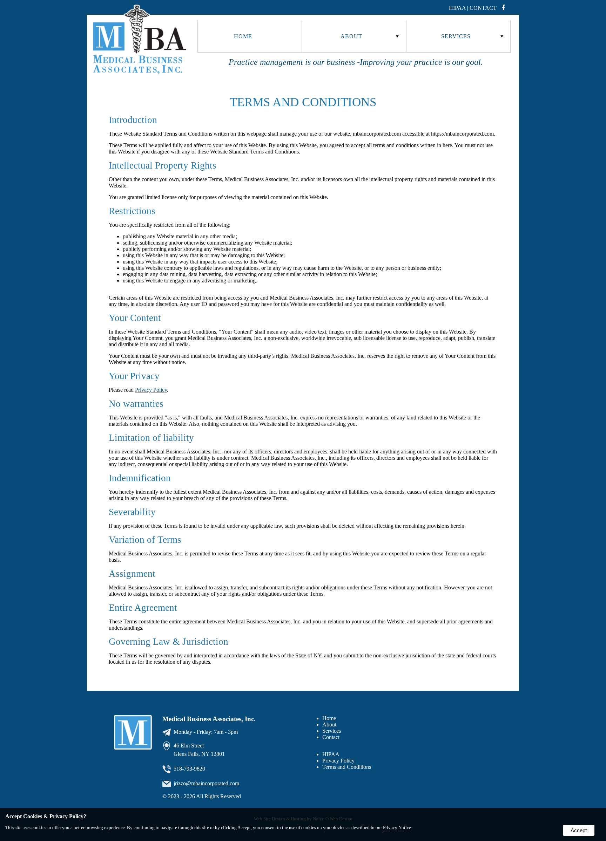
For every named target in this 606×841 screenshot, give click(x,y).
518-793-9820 (189, 769)
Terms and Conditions (346, 767)
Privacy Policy (151, 390)
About (329, 724)
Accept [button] (579, 830)
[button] (249, 36)
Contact (483, 8)
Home (243, 36)
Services (331, 731)
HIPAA (330, 754)
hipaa (457, 8)
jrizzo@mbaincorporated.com (206, 783)
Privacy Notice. (397, 827)
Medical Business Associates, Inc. (209, 719)
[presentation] (505, 8)
